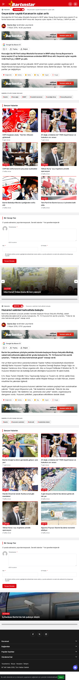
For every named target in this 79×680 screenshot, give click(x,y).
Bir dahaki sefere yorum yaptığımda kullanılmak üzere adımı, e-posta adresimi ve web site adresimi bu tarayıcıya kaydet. (39, 254)
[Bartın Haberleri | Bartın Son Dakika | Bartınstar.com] (21, 4)
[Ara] (70, 4)
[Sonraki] (75, 281)
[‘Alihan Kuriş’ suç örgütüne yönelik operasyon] (59, 158)
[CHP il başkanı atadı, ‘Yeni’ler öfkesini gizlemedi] (20, 124)
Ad (4, 245)
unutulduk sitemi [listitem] (44, 422)
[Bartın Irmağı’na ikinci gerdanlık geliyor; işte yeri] (20, 450)
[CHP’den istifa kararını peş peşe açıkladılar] (20, 158)
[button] (75, 4)
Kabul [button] (61, 677)
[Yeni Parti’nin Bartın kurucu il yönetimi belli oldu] (59, 192)
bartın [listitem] (5, 97)
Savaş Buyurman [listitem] (66, 97)
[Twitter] (39, 634)
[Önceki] (3, 281)
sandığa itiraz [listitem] (51, 97)
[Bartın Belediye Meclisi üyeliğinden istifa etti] (20, 192)
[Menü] (4, 4)
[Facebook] (32, 634)
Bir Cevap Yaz (10, 218)
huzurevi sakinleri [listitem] (17, 422)
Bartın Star (11, 25)
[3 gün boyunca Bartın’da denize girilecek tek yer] (59, 483)
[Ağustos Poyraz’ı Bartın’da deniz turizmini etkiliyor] (59, 517)
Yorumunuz (13, 227)
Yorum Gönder (9, 261)
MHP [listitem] (24, 97)
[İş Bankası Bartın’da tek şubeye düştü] (39, 606)
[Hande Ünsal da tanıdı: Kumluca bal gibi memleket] (20, 483)
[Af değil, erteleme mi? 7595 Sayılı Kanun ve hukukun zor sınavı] (59, 124)
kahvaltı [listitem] (31, 422)
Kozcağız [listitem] (14, 97)
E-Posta (44, 245)
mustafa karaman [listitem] (36, 97)
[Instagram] (46, 634)
